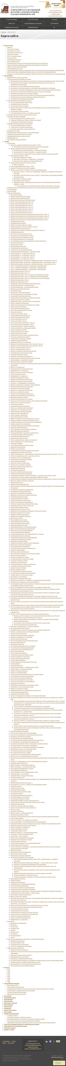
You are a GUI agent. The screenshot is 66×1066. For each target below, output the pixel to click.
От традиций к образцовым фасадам (22, 648)
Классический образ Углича (19, 354)
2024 (8, 978)
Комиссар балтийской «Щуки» (19, 694)
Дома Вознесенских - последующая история (24, 287)
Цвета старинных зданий (18, 330)
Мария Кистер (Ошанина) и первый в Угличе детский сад (28, 511)
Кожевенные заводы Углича (19, 815)
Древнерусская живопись (18, 923)
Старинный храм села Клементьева (21, 655)
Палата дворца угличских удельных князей (24, 148)
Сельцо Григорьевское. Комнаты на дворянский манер (28, 696)
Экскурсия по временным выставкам (22, 99)
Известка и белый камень (18, 672)
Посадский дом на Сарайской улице (21, 738)
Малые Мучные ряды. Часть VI (20, 273)
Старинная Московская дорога (20, 315)
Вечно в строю (15, 809)
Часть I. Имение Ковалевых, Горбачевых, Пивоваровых (28, 269)
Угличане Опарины (16, 443)
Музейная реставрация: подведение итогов (24, 685)
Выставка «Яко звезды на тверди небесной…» (28, 161)
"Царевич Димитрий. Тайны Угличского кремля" (25, 120)
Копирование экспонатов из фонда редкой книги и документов (27, 63)
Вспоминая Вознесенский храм (20, 536)
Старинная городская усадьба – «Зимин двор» (25, 893)
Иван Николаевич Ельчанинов (20, 523)
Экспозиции (11, 143)
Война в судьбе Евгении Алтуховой (21, 408)
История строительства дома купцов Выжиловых (26, 907)
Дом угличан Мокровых (18, 461)
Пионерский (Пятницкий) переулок (21, 369)
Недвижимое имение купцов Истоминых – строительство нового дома (33, 475)
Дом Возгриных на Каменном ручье (21, 237)
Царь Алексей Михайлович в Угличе (21, 768)
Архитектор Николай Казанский (20, 578)
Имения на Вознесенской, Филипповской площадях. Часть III (29, 216)
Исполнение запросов (14, 60)
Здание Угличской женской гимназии (22, 635)
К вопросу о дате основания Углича (21, 834)
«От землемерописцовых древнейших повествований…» (28, 241)
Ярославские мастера (17, 644)
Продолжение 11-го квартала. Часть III (22, 255)
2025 (8, 980)
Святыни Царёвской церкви (19, 731)
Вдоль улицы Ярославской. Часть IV (21, 207)
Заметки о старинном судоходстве (21, 390)
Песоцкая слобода (16, 312)
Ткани (12, 937)
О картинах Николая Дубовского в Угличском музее (26, 674)
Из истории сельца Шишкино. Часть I (22, 324)
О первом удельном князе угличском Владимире (26, 422)
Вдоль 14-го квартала (17, 367)
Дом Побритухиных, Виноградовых (21, 434)
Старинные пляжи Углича (18, 831)
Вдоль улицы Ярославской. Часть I (21, 212)
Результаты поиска (10, 1010)
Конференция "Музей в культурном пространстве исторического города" (30, 989)
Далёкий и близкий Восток (18, 763)
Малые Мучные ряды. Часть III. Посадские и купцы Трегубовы (30, 278)
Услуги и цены (11, 19)
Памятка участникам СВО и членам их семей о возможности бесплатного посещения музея (36, 74)
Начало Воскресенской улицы (19, 317)
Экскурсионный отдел (17, 943)
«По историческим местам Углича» (21, 102)
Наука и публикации (13, 193)
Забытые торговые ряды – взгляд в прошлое (24, 626)
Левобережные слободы (18, 223)
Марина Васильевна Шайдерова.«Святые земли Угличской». (33, 873)
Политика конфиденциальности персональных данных (21, 1024)
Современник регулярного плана (21, 452)
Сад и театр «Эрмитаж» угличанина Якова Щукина (26, 735)
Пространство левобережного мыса (21, 235)
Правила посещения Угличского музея (19, 134)
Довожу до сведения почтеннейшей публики (24, 632)
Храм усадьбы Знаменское (18, 639)
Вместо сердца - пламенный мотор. (21, 813)
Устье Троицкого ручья (17, 374)
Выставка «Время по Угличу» (23, 157)
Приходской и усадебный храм (20, 198)
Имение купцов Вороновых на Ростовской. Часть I (26, 346)
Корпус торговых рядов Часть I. (20, 349)
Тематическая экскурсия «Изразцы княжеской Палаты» (27, 97)
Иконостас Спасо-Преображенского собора (24, 756)
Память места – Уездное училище (21, 669)
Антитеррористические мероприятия (22, 966)
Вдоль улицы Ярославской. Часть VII (22, 202)
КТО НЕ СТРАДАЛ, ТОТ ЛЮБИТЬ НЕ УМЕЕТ (24, 820)
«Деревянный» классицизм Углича (21, 353)
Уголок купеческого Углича (19, 909)
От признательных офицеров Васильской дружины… (27, 740)
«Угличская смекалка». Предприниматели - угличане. (27, 534)
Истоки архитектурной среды (19, 658)
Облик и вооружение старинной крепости (23, 440)
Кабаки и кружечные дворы (19, 688)
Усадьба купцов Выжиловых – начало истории (25, 251)
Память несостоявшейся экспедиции (22, 838)
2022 (8, 974)
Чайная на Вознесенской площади (21, 379)
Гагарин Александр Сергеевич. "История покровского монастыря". (35, 877)
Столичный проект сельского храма (21, 559)
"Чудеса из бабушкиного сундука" (21, 125)
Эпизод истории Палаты (18, 555)
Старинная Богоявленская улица (20, 296)
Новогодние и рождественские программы (21, 990)
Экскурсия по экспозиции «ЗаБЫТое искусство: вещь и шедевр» (30, 92)
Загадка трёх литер (16, 244)
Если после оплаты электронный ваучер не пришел (23, 1021)
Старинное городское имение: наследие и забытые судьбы (29, 477)
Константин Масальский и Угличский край (23, 640)
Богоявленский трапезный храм (20, 491)
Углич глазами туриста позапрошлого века (24, 772)
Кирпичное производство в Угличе (21, 680)
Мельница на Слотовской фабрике (21, 530)
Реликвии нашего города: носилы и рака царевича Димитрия (30, 630)
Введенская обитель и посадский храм (22, 200)
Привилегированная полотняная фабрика (23, 537)
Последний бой (15, 664)
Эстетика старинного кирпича (20, 337)
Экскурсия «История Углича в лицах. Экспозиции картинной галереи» (32, 95)
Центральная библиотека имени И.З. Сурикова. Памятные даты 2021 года (33, 596)
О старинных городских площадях (21, 751)
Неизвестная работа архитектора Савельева (24, 543)
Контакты (11, 1043)
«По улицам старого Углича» (19, 106)
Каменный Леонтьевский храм (20, 228)
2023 (8, 976)
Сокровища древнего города (19, 799)
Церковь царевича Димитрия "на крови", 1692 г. (25, 145)
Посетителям (33, 19)
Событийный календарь (33, 23)
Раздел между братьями (18, 246)
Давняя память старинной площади (21, 360)
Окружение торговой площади (20, 292)
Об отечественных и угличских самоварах (23, 745)
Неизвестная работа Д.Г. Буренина (21, 637)
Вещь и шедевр (19, 164)
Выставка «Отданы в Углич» (22, 179)
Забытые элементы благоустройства (22, 481)
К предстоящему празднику (19, 692)
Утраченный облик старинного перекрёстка (24, 433)
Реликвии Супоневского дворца (20, 736)
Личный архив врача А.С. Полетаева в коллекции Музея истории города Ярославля (36, 605)
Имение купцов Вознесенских (20, 289)
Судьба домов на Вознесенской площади (23, 662)
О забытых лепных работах (19, 340)
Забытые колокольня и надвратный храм (23, 495)
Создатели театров (16, 793)
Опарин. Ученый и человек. (19, 671)
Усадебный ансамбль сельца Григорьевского (24, 800)
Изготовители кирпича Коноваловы (22, 676)
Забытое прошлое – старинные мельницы (23, 832)
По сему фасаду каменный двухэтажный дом (24, 742)
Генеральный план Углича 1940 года (22, 505)
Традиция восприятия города (19, 308)
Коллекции (10, 921)
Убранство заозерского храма (20, 299)
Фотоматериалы (15, 935)
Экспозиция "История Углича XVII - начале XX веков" (30, 152)
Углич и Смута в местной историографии (23, 733)
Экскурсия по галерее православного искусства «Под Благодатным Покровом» (35, 90)
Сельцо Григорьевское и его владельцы (23, 807)
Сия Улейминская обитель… (19, 770)
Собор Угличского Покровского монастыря (24, 914)
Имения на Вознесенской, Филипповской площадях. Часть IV (29, 214)
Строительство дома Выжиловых (21, 250)
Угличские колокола (16, 404)
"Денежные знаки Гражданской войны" (22, 889)
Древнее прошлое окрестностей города (23, 825)
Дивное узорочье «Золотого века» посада (23, 227)
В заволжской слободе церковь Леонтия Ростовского (27, 230)
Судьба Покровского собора (19, 498)
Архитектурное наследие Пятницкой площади (25, 358)
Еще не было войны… (17, 818)
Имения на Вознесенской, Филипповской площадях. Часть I (29, 219)
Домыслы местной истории (19, 438)
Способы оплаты (12, 1015)
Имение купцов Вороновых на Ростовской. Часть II (26, 344)
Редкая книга (14, 932)
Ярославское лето (13, 985)
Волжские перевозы (16, 811)
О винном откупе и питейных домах (21, 687)
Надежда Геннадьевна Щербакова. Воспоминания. (30, 864)
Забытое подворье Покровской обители (23, 351)
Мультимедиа (11, 191)
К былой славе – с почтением (19, 774)
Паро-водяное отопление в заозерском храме (25, 298)
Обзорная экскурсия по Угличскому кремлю (24, 93)
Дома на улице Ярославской (19, 413)
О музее (54, 19)
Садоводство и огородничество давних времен (25, 754)
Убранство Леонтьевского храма (21, 225)
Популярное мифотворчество (19, 436)
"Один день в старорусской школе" (21, 127)
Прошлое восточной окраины (20, 388)
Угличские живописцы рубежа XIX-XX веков (24, 504)
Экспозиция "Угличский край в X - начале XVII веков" (30, 150)
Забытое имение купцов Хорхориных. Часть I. (24, 420)
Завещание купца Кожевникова (20, 852)
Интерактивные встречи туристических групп (22, 115)
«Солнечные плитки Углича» (19, 111)
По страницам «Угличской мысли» (21, 571)
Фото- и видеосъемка (14, 56)
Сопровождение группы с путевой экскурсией (25, 113)
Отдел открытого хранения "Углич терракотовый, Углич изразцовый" (36, 154)
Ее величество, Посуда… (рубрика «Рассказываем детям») (28, 784)
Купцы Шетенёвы (16, 195)
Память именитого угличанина (20, 424)
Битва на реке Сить (16, 665)
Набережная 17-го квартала (19, 370)
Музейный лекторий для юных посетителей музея (23, 132)
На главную (6, 1041)
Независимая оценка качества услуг (18, 136)
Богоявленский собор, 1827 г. (19, 155)
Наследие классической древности (21, 356)
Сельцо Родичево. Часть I (18, 321)
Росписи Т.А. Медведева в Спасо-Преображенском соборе (28, 761)
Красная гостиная (12, 54)
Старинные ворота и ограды (19, 331)
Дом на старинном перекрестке (20, 918)
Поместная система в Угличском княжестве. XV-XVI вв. (27, 802)
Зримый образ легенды (17, 468)
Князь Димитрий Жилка (18, 660)
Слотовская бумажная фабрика (20, 532)
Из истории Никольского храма (20, 752)
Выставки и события (10, 1003)
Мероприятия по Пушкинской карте (15, 1026)
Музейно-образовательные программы (20, 124)
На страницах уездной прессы (19, 628)
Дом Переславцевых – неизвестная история (24, 667)
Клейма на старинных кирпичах (20, 516)
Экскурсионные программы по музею (19, 79)
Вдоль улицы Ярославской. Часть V (21, 205)
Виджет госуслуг (9, 1030)
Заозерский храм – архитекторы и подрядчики (25, 301)
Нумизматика (14, 928)
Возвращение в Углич (17, 804)
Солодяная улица (15, 291)
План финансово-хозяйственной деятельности (25, 962)
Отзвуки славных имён (17, 550)
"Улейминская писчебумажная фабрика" (23, 884)
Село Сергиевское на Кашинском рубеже (23, 429)
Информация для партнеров (19, 957)
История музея (12, 189)
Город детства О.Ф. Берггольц (20, 463)
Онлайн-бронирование (11, 1014)
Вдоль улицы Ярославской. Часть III (21, 209)
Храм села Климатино (17, 651)
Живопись (13, 925)
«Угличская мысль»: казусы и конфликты (23, 564)
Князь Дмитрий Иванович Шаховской (22, 529)
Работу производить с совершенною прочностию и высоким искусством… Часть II (36, 454)
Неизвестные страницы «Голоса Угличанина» (24, 582)
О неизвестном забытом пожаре (20, 566)
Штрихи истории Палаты (18, 568)
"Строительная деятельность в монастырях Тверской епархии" (34, 708)
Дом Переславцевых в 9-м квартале (21, 239)
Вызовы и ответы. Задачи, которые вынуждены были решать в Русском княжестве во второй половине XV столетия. (36, 616)
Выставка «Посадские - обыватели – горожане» (29, 159)
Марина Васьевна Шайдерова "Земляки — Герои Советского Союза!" (36, 863)
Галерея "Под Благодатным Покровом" (22, 168)
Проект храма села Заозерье (19, 303)
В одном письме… (16, 786)
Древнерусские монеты (17, 879)
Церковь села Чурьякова (18, 562)
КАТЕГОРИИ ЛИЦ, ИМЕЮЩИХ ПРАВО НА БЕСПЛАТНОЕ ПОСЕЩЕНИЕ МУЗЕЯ (31, 72)
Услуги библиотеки (13, 61)
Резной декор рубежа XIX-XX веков (21, 399)
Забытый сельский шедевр (18, 541)
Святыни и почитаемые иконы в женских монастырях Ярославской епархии (34, 816)
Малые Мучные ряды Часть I (19, 282)
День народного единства (15, 987)
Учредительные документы (19, 950)
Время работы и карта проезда (17, 77)
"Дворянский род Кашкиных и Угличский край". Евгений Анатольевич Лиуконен (35, 891)
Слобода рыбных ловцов (18, 841)
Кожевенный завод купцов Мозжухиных (23, 527)
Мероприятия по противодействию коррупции (25, 964)
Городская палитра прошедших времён (23, 328)
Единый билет (33, 27)
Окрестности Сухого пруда (18, 314)
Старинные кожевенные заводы (20, 539)
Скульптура (14, 927)
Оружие (12, 930)
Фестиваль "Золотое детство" (16, 994)
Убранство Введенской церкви (20, 196)
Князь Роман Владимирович (19, 886)
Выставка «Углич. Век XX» (22, 180)
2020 (8, 971)
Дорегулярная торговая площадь (21, 411)
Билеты (9, 47)
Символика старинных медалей (20, 855)
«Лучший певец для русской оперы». (21, 776)
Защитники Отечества (17, 683)
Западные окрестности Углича (20, 509)
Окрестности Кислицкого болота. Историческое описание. (28, 401)
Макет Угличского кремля (18, 896)
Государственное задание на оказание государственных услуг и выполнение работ (36, 960)
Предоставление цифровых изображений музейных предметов (27, 65)
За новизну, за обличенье (18, 577)
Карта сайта (8, 1012)
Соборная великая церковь (19, 497)
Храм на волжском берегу (18, 307)
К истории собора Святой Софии (20, 791)
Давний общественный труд (19, 484)
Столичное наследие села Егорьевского (23, 548)
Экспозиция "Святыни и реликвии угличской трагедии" (31, 147)
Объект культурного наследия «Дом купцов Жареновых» (28, 170)
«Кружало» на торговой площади (21, 410)
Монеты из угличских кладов (19, 392)
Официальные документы (15, 948)
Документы (14, 934)
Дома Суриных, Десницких (18, 415)
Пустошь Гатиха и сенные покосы (21, 234)
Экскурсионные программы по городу (19, 100)
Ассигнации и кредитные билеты (20, 895)
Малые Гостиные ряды (17, 449)
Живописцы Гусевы (16, 518)
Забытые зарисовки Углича (19, 397)
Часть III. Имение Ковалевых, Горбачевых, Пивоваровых (28, 266)
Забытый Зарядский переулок (19, 431)
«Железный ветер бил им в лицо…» (21, 783)
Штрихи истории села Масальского (21, 649)
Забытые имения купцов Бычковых (21, 386)
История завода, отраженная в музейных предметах (27, 747)
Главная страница (10, 1028)
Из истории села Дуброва (18, 653)
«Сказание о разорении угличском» (21, 122)
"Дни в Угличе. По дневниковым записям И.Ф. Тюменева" (32, 706)
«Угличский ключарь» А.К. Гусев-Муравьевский (25, 843)
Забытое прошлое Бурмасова (19, 552)
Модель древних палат (17, 569)
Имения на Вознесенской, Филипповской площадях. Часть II (29, 218)
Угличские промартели (17, 470)
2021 (8, 973)
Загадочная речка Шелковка (19, 845)
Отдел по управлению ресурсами (21, 946)
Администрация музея (17, 941)
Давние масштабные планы (19, 507)
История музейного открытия (19, 797)
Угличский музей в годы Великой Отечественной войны (28, 822)
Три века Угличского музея (19, 561)
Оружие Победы (15, 880)
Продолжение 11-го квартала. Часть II (22, 257)
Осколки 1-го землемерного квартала (22, 383)
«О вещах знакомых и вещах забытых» (22, 129)
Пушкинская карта (12, 27)
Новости (11, 23)
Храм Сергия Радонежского (19, 427)
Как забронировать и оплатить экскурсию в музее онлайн (25, 1019)
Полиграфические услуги (15, 68)
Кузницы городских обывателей (20, 458)
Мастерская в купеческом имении (21, 459)
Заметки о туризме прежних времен (22, 806)
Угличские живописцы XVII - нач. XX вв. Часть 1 (25, 456)
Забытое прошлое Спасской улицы (21, 381)
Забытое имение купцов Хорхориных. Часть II (25, 418)
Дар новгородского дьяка (18, 854)
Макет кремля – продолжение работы (22, 765)
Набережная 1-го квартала (18, 376)
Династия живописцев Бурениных (21, 472)
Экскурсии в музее (13, 49)
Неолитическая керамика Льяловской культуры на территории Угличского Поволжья (37, 479)
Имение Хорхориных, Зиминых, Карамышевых (25, 385)
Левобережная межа (17, 232)
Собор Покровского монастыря (20, 500)
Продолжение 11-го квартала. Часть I (22, 259)
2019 (8, 969)
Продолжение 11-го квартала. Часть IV (22, 253)
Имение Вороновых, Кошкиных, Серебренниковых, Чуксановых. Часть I (33, 264)
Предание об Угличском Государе (21, 839)
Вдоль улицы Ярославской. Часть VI (21, 203)
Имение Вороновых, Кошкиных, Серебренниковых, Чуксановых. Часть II (33, 262)
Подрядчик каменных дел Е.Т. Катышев (22, 646)
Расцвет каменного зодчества (20, 656)
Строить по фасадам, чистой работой (22, 681)
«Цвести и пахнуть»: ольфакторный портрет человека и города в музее (36, 720)
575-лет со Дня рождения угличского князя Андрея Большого (29, 614)
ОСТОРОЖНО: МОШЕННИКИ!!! (16, 140)
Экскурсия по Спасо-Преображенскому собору (25, 86)
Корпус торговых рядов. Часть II (20, 347)
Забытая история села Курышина (20, 545)
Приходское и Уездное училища (20, 465)
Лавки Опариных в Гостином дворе (21, 442)
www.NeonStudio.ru (57, 1057)
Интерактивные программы (16, 116)
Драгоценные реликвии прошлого (21, 795)
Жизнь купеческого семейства (20, 827)
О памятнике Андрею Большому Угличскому (24, 450)
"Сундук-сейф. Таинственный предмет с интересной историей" (34, 726)
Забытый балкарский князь (19, 525)
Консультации (11, 58)
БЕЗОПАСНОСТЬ (12, 138)
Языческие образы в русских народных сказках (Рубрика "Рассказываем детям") (35, 823)
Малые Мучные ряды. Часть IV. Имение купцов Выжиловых (29, 276)
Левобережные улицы (17, 221)
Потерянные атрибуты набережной (21, 489)
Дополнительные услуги (15, 52)
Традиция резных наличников (20, 406)
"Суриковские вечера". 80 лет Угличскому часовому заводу (29, 744)
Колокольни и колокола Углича (20, 402)
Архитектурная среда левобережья (21, 502)
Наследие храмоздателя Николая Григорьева (24, 426)
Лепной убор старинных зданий (20, 338)
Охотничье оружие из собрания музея (22, 887)
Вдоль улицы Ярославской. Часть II (21, 211)
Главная (3, 32)
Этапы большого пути (17, 777)
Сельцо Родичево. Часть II (18, 319)
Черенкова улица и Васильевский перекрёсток (25, 283)
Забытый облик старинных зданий (21, 362)
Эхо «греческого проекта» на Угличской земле (25, 553)
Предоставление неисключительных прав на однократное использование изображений (35, 70)
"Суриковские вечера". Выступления (21, 857)
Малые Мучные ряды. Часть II (19, 280)
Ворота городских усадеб (18, 333)
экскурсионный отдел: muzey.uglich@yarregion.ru (33, 1044)
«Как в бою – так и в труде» (19, 836)
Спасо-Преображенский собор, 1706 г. (22, 166)
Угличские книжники (17, 243)
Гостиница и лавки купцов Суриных (21, 445)
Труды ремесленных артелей (19, 521)
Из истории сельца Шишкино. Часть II (22, 322)
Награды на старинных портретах (21, 493)
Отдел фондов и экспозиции (19, 944)
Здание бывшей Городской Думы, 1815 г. (23, 163)
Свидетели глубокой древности (20, 916)
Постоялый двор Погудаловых (20, 546)
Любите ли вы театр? (17, 788)
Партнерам (54, 23)
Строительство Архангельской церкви (22, 573)
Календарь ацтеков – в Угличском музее (23, 749)
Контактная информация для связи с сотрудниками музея (25, 939)
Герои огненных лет (16, 482)
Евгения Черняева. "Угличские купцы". (26, 875)
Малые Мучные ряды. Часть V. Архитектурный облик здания (29, 275)
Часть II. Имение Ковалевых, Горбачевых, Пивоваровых (28, 267)
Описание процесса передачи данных (19, 1017)
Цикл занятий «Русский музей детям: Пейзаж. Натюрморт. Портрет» (38, 186)
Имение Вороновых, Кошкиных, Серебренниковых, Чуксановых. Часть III (33, 260)
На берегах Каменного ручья (19, 378)
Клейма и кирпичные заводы (19, 514)
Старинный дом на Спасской (19, 911)
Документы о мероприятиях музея (21, 958)
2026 (8, 982)
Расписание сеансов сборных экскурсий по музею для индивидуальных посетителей (37, 81)
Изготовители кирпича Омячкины (21, 678)
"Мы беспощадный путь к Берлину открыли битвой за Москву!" (30, 580)
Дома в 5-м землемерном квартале (21, 394)
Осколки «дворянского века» (19, 557)
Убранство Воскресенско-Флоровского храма (24, 305)
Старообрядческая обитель (19, 248)
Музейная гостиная (13, 131)
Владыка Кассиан (15, 850)
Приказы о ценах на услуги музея (20, 955)
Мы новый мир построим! (18, 520)
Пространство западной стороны (21, 310)
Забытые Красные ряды (17, 447)
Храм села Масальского (17, 642)
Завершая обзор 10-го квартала (20, 342)
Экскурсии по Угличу (13, 51)
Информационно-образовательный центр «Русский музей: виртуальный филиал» (33, 187)
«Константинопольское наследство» (25, 625)
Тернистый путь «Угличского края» (21, 575)
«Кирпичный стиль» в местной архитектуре (24, 335)
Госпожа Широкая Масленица (16, 992)
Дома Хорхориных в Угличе (19, 417)
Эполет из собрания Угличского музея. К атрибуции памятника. (30, 587)
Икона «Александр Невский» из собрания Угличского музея (29, 905)
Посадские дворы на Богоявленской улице (24, 294)
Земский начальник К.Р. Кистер (20, 513)
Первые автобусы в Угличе (19, 829)
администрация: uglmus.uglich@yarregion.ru (33, 1048)
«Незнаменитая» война (17, 790)
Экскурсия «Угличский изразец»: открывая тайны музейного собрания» (32, 88)
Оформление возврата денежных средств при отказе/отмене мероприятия (31, 1022)
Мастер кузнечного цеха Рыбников (21, 372)
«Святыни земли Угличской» (19, 104)
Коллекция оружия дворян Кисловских (22, 395)
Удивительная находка (17, 882)
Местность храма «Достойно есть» (21, 466)
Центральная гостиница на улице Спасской (24, 912)
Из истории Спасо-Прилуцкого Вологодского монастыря (32, 623)
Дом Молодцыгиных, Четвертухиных (22, 285)
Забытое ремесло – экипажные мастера (23, 767)
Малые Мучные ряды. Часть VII (20, 271)
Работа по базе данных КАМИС (17, 67)
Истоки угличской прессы (18, 633)
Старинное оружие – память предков (22, 326)
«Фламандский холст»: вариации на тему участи (25, 690)
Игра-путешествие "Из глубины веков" (22, 118)
